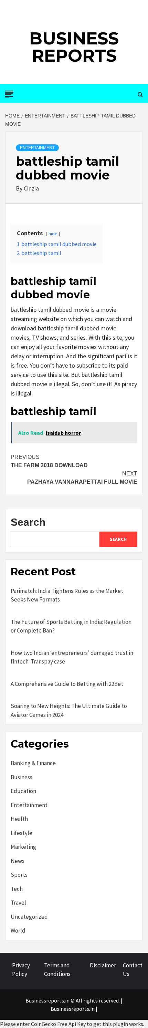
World (18, 930)
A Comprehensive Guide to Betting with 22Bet (67, 684)
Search (28, 522)
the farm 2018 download (49, 461)
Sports (19, 874)
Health (19, 819)
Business (21, 777)
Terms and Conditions (57, 970)
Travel (18, 902)
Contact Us (132, 970)
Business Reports (74, 47)
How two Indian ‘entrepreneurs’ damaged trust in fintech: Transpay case (72, 657)
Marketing (23, 847)
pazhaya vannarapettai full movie (82, 478)
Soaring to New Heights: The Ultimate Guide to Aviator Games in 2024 (69, 710)
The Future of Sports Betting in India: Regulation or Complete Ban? (71, 626)
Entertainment (37, 147)
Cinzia (31, 188)
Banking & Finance (33, 763)
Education (23, 791)
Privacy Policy (21, 970)
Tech (17, 889)
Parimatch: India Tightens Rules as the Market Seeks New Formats (67, 595)
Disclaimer (103, 965)
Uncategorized (29, 917)
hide (53, 233)
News (17, 861)
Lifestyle (21, 833)
